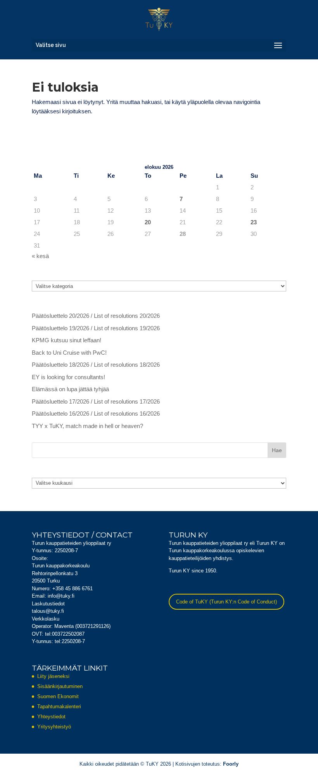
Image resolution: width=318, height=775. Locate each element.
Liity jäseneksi (53, 676)
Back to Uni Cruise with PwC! (69, 352)
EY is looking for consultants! (68, 377)
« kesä (40, 256)
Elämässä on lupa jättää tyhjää (70, 389)
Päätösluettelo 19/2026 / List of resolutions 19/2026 (96, 328)
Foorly (230, 764)
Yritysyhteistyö (54, 727)
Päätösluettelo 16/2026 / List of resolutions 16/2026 (96, 413)
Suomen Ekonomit (58, 696)
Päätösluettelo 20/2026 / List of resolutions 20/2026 (96, 315)
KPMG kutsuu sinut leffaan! (66, 340)
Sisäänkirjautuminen (60, 686)
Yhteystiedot (51, 717)
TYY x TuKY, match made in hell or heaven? (87, 426)
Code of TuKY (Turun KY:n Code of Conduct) (226, 602)
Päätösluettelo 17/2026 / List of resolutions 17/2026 (96, 401)
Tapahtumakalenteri (59, 706)
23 (254, 222)
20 (148, 222)
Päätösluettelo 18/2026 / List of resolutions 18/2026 (96, 364)
